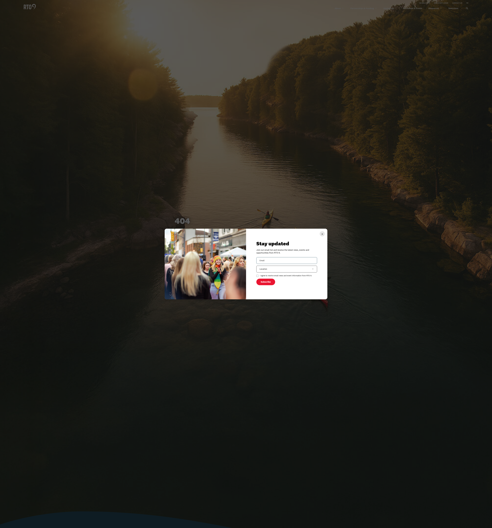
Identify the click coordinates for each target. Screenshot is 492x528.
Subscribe (266, 282)
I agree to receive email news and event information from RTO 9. (286, 276)
